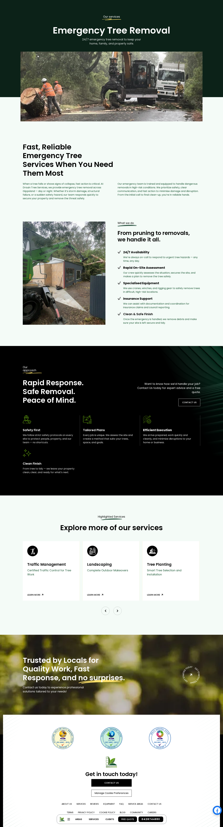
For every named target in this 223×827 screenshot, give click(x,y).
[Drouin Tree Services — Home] (111, 762)
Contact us (189, 402)
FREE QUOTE (127, 819)
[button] (105, 611)
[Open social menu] (217, 810)
